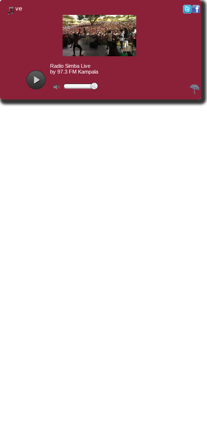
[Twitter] (187, 11)
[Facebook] (196, 11)
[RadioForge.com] (194, 92)
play (36, 80)
